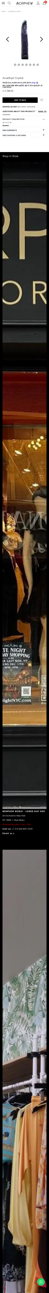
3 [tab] (19, 65)
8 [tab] (37, 65)
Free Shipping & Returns (14, 135)
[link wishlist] (42, 100)
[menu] (3, 3)
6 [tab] (30, 65)
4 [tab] (22, 65)
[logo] (24, 3)
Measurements (10, 130)
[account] (38, 3)
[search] (9, 3)
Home (3, 11)
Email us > (9, 833)
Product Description (13, 119)
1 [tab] (11, 65)
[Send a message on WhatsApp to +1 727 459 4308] (41, 1282)
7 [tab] (34, 65)
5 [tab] (26, 65)
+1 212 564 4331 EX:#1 (22, 828)
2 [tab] (15, 65)
